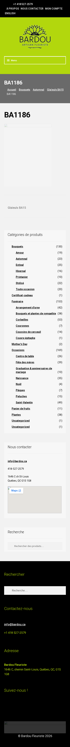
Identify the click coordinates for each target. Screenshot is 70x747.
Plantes (16, 414)
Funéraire (17, 301)
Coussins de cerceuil (28, 331)
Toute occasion (25, 289)
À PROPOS (12, 8)
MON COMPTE (53, 8)
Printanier (22, 277)
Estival (20, 264)
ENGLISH (10, 13)
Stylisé (20, 283)
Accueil (11, 89)
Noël (18, 384)
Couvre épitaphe (25, 338)
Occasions (18, 350)
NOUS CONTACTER (32, 8)
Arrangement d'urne (28, 307)
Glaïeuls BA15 (55, 89)
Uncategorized (21, 420)
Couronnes (22, 325)
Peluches (21, 396)
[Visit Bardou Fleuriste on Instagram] (6, 706)
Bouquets (24, 89)
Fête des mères (25, 362)
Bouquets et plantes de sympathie (36, 313)
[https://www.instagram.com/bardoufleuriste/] (10, 4)
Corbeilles (22, 319)
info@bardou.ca (17, 461)
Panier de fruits (21, 408)
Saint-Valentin (24, 402)
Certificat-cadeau (22, 295)
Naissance (22, 378)
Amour (20, 252)
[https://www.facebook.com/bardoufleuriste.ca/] (6, 4)
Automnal (38, 89)
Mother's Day (19, 344)
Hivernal (21, 271)
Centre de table (25, 356)
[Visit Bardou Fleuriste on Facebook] (13, 706)
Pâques (20, 390)
